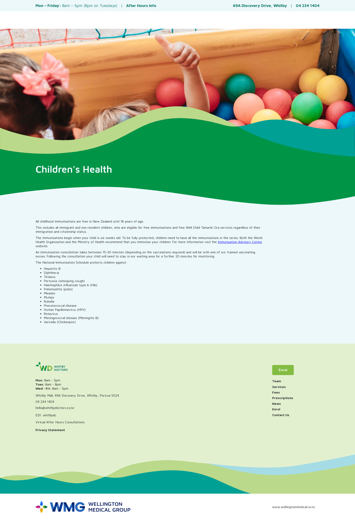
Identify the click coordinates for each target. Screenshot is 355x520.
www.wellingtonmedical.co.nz (293, 507)
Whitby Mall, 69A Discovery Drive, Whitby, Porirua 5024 (77, 395)
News (276, 403)
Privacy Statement (50, 430)
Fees (276, 392)
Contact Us (280, 415)
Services (279, 387)
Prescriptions (282, 398)
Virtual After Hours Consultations (60, 422)
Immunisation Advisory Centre (240, 242)
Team (276, 381)
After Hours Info (141, 5)
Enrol (283, 370)
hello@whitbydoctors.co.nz (55, 408)
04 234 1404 (45, 401)
